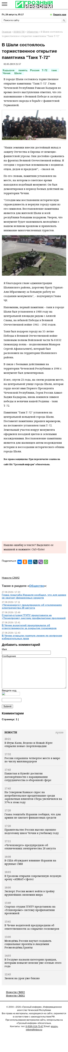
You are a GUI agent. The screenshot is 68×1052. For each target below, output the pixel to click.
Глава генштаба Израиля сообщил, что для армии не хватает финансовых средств (33, 816)
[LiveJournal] (35, 562)
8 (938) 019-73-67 (35, 1026)
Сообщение (9, 656)
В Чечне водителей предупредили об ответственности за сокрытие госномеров (32, 927)
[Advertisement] (34, 503)
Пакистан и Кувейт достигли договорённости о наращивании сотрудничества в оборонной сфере (28, 777)
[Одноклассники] (25, 562)
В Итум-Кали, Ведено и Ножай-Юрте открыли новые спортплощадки (29, 744)
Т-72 (45, 70)
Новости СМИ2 (15, 992)
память (23, 70)
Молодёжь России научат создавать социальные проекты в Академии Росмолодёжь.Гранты (28, 944)
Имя (4, 649)
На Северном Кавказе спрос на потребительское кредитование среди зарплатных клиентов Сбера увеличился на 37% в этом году (33, 797)
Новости (11, 732)
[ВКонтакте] (19, 562)
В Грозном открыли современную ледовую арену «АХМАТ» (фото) (33, 877)
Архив (59, 732)
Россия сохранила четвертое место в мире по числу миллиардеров (32, 759)
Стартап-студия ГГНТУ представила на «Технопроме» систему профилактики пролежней (30, 910)
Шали (18, 73)
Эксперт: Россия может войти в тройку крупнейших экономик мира (30, 893)
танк (54, 70)
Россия (34, 70)
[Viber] (40, 562)
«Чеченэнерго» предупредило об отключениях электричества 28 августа (30, 846)
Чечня (7, 73)
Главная (6, 31)
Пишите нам (59, 14)
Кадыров (9, 70)
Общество (32, 31)
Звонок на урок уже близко (22, 978)
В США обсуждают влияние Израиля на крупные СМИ (30, 862)
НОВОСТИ (19, 31)
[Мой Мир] (30, 562)
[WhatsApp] (46, 562)
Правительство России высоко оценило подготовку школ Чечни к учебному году (32, 831)
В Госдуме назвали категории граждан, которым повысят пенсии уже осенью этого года (33, 963)
